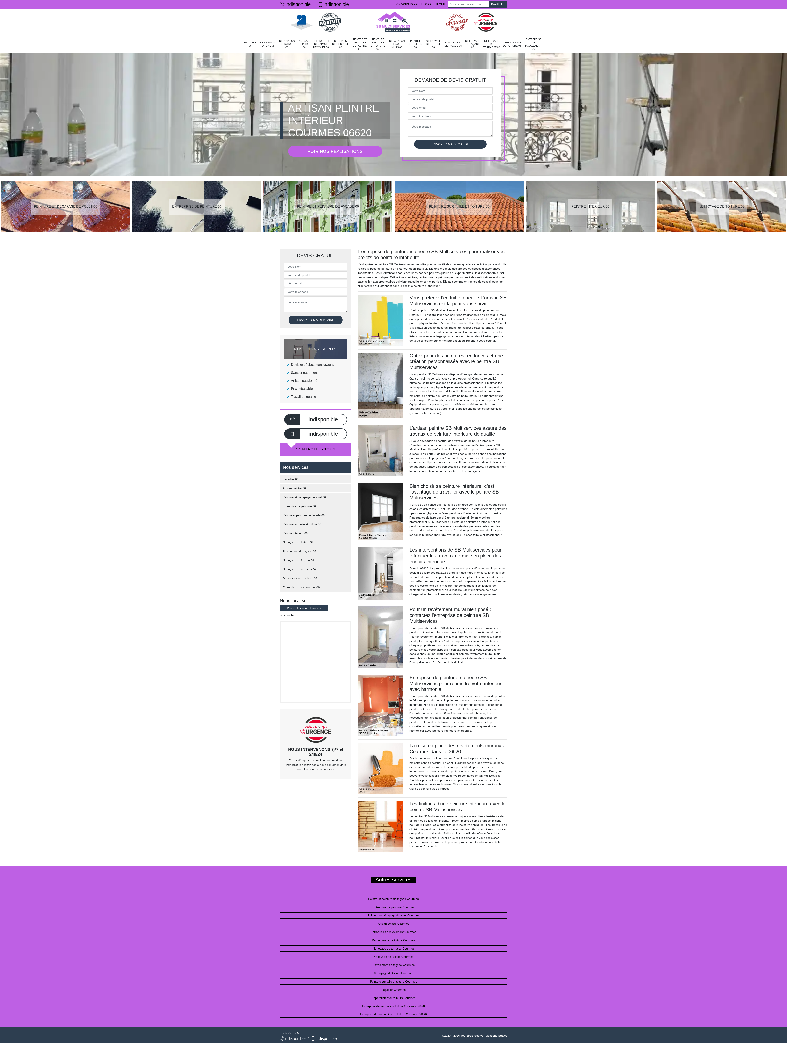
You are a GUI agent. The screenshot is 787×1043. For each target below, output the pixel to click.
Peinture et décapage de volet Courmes (393, 915)
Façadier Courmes (393, 989)
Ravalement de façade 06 (453, 44)
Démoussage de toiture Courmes (393, 940)
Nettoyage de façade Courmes (393, 956)
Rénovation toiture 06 (267, 44)
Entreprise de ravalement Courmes (393, 932)
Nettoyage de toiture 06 (433, 44)
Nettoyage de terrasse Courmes (393, 948)
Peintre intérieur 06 (415, 44)
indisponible (298, 4)
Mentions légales (496, 1035)
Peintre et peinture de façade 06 (360, 44)
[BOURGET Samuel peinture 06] (393, 22)
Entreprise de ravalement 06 (533, 44)
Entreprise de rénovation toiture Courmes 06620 (393, 1006)
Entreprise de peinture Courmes (393, 907)
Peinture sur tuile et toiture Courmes (393, 981)
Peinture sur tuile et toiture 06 (378, 44)
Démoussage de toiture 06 (512, 44)
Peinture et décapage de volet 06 (321, 44)
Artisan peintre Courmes (393, 923)
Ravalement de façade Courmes (394, 965)
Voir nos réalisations (335, 151)
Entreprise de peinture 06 (340, 44)
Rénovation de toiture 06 (287, 44)
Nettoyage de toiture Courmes (393, 973)
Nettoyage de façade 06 (472, 44)
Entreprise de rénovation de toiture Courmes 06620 (393, 1014)
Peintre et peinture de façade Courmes (393, 899)
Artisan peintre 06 (304, 44)
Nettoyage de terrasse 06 (491, 44)
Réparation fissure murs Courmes (393, 998)
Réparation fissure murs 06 (397, 44)
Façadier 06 (250, 44)
